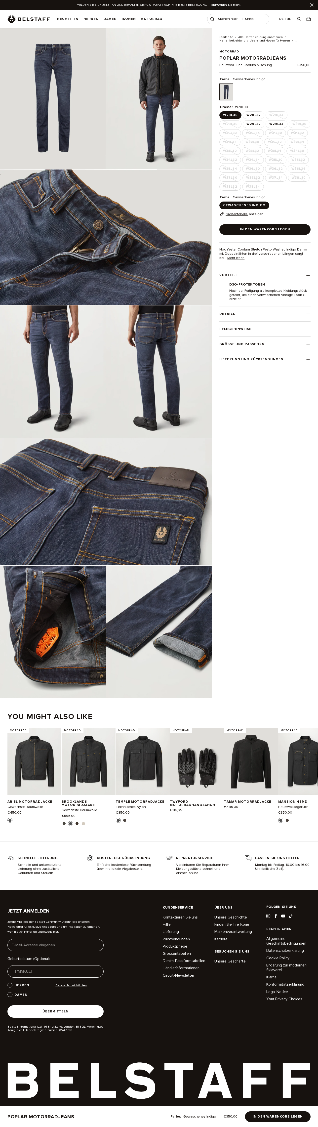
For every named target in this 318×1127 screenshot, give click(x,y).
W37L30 (231, 179)
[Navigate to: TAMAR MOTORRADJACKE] (251, 761)
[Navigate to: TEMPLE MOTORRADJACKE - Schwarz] (143, 761)
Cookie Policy (277, 958)
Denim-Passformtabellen (184, 960)
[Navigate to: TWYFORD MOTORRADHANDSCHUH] (197, 761)
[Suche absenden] (212, 19)
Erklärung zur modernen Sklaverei (286, 967)
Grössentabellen (177, 953)
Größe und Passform (242, 344)
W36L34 (299, 170)
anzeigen (244, 214)
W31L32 (299, 134)
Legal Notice (277, 991)
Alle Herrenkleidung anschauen (260, 37)
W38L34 (254, 188)
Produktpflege (175, 946)
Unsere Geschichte (230, 917)
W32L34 (298, 143)
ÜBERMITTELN (55, 1011)
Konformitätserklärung (285, 984)
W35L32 (299, 161)
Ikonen (129, 19)
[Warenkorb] (309, 19)
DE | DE (285, 19)
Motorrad (151, 19)
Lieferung (171, 931)
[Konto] (299, 19)
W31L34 (231, 143)
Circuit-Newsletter (179, 975)
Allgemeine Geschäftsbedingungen (286, 941)
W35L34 (231, 170)
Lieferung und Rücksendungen (251, 359)
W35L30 (277, 161)
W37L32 (254, 179)
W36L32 (277, 170)
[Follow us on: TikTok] (290, 916)
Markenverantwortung (233, 931)
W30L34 (254, 134)
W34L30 (298, 152)
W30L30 (300, 125)
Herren (90, 19)
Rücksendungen (176, 939)
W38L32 (231, 188)
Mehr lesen (235, 258)
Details (227, 314)
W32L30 (253, 143)
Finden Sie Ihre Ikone (231, 924)
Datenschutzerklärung (285, 950)
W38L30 (300, 179)
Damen (110, 19)
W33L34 (276, 152)
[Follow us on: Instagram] (268, 916)
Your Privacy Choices (284, 999)
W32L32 (276, 143)
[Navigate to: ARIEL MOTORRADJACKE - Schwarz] (34, 761)
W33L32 (254, 152)
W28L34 (277, 116)
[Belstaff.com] (28, 19)
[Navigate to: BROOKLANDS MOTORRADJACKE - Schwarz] (89, 761)
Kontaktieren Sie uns (180, 917)
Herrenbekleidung (232, 40)
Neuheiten (68, 19)
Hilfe (167, 924)
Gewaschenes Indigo (244, 205)
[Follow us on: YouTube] (283, 916)
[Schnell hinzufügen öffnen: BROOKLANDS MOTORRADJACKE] (64, 823)
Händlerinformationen (181, 967)
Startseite (226, 37)
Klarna (271, 977)
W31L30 (277, 134)
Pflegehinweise (235, 329)
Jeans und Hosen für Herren (270, 40)
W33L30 (231, 152)
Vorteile (228, 275)
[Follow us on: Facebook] (275, 916)
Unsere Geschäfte (230, 961)
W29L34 (276, 124)
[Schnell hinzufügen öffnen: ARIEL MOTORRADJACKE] (9, 820)
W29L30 (231, 125)
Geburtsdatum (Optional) (28, 958)
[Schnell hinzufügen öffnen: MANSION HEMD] (280, 820)
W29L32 (253, 124)
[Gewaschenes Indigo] (226, 92)
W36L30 (254, 170)
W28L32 (253, 115)
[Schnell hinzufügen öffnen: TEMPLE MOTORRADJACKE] (118, 820)
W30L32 (231, 134)
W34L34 (254, 161)
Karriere (221, 939)
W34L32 (231, 161)
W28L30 (230, 115)
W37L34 (277, 179)
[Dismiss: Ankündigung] (312, 5)
